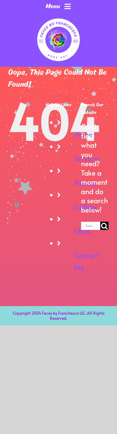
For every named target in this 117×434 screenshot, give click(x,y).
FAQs (82, 231)
